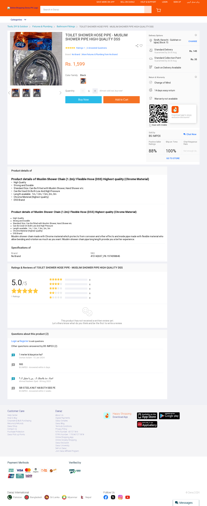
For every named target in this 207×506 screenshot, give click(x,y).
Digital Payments (62, 418)
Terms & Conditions (63, 426)
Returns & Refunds (15, 423)
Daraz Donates (61, 421)
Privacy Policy (61, 429)
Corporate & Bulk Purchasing (19, 421)
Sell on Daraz (60, 448)
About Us (59, 415)
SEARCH (148, 9)
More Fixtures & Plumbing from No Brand (100, 54)
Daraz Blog (60, 423)
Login (165, 2)
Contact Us (12, 429)
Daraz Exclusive (62, 443)
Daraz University (62, 445)
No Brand (76, 54)
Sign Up (177, 2)
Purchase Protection (15, 432)
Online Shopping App (64, 437)
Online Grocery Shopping (66, 440)
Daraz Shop (12, 426)
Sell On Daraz (127, 2)
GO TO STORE (173, 158)
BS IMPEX (155, 135)
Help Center (12, 415)
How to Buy (12, 418)
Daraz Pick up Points (16, 434)
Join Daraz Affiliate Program (67, 451)
